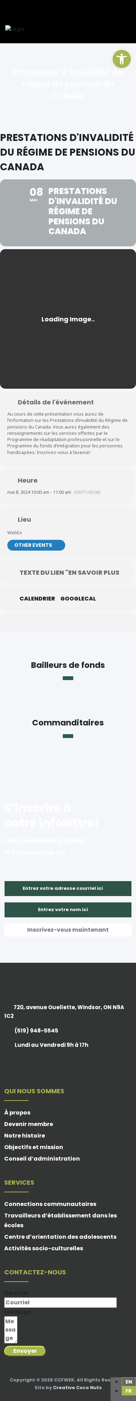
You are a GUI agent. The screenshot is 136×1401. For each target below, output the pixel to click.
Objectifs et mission (33, 1147)
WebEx (14, 532)
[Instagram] (25, 9)
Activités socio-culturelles (43, 1248)
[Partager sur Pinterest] (67, 622)
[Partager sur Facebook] (25, 622)
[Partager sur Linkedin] (53, 622)
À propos (17, 1113)
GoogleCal (78, 599)
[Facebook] (6, 9)
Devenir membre (28, 1124)
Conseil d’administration (42, 1159)
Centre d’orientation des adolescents (60, 1237)
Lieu (24, 519)
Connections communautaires (50, 1204)
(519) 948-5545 (36, 1030)
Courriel (16, 1293)
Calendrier (37, 599)
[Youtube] (34, 9)
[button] (122, 59)
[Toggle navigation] (127, 29)
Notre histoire (24, 1136)
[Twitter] (16, 9)
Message (17, 1312)
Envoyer (25, 1351)
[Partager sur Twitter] (39, 622)
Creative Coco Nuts (77, 1387)
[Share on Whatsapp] (81, 622)
